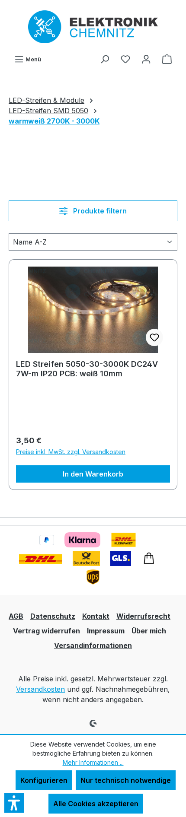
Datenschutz (52, 616)
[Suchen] (104, 58)
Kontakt (95, 616)
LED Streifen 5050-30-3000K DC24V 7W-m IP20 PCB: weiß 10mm (87, 368)
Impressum (106, 630)
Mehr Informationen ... (93, 762)
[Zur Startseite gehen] (93, 26)
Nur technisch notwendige (125, 780)
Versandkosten (40, 689)
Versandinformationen (93, 645)
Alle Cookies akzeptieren (95, 803)
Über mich (148, 630)
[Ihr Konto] (146, 58)
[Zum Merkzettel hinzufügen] (154, 337)
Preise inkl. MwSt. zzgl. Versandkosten (70, 451)
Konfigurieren (43, 780)
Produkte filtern (99, 211)
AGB (16, 616)
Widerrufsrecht (143, 616)
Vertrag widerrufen (46, 630)
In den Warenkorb (93, 474)
